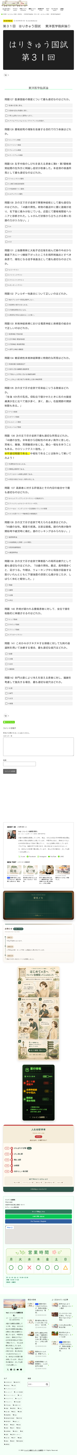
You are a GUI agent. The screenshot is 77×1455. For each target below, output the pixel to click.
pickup (8, 1385)
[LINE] (61, 857)
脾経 (19, 1428)
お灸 (14, 1385)
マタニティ (9, 1402)
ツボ (20, 1395)
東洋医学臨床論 (28, 14)
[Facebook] (31, 857)
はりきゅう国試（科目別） (15, 14)
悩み (15, 1415)
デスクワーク (9, 1398)
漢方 (7, 1424)
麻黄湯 (7, 1444)
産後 (19, 1424)
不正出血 (8, 1405)
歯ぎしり (16, 1421)
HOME (5, 14)
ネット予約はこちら (38, 1211)
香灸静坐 (20, 1441)
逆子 (14, 1437)
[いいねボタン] (6, 75)
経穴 (13, 1428)
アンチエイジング (11, 1388)
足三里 (7, 1437)
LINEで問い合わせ (39, 1216)
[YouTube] (52, 857)
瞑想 (7, 1428)
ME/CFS (17, 1382)
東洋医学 (8, 1421)
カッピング (9, 1392)
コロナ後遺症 (19, 1392)
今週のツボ (17, 1405)
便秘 (7, 1408)
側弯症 (14, 1408)
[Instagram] (42, 857)
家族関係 (8, 1415)
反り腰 (7, 1411)
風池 (7, 1441)
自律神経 (8, 1431)
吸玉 (14, 1411)
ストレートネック (11, 1395)
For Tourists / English (38, 1221)
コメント (7, 736)
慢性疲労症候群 (10, 1418)
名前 (4, 760)
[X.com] (21, 857)
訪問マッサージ (16, 1434)
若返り (16, 1431)
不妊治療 (18, 1402)
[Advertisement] (38, 799)
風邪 (13, 1441)
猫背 (13, 1424)
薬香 (7, 1434)
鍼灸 (20, 1437)
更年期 (20, 1418)
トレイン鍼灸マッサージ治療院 (33, 1450)
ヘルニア (19, 1398)
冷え (20, 1408)
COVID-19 (9, 1382)
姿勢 (20, 1411)
